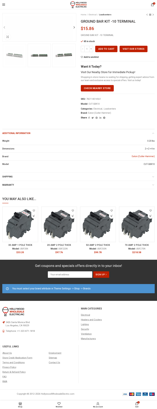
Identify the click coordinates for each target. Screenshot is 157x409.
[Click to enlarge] (8, 37)
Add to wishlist (91, 57)
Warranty (8, 185)
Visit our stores (133, 49)
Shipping (7, 176)
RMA (4, 381)
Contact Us (54, 362)
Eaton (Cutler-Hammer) (99, 113)
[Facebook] (89, 118)
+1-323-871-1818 (26, 331)
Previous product (147, 14)
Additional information (16, 133)
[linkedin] (100, 118)
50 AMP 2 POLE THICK (98, 245)
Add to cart (106, 49)
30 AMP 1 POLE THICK (20, 245)
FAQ (4, 376)
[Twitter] (93, 118)
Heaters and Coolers (91, 319)
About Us (7, 353)
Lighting (85, 324)
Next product (153, 14)
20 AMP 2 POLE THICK (59, 245)
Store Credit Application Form (17, 357)
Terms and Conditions (13, 362)
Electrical (93, 14)
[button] (34, 216)
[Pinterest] (97, 118)
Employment (55, 353)
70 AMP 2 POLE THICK (137, 245)
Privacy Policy (9, 367)
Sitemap (53, 357)
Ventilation (86, 334)
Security (85, 329)
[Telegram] (104, 118)
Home (83, 14)
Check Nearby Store (97, 88)
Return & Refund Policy (14, 372)
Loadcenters (105, 14)
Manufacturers (88, 338)
